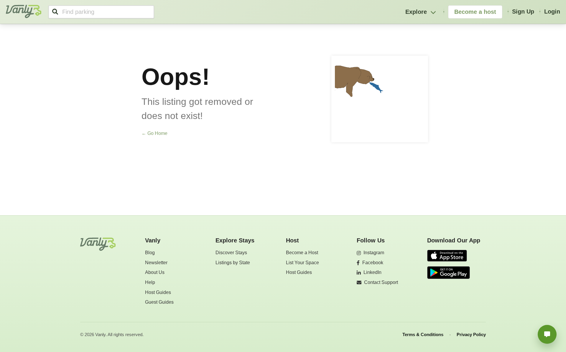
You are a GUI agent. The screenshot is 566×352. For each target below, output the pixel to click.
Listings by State (232, 262)
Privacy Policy (471, 334)
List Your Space (302, 262)
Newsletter (156, 262)
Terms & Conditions (422, 334)
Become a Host (302, 252)
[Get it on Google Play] (448, 272)
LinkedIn (372, 272)
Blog (150, 252)
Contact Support (381, 282)
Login (552, 11)
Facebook (372, 262)
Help (150, 282)
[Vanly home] (98, 244)
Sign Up (523, 11)
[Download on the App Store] (448, 256)
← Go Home (154, 133)
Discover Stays (231, 252)
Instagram (373, 252)
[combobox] (101, 12)
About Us (154, 272)
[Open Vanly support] (547, 334)
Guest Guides (159, 302)
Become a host (475, 12)
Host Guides (158, 292)
